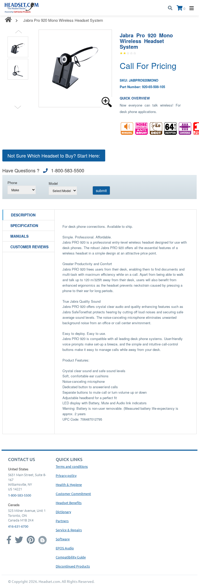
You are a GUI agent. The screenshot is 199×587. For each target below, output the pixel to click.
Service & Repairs (69, 530)
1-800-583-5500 (19, 495)
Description (23, 214)
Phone (12, 182)
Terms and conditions (72, 466)
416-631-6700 (18, 526)
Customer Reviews (29, 246)
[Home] (21, 7)
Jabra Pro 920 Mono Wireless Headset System (63, 20)
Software (63, 539)
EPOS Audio (65, 548)
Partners (62, 521)
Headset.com (49, 581)
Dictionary (63, 512)
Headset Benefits (69, 502)
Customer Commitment (73, 493)
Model (53, 183)
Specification (24, 225)
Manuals (19, 236)
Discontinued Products (73, 566)
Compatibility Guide (71, 557)
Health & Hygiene (69, 484)
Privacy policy (66, 475)
